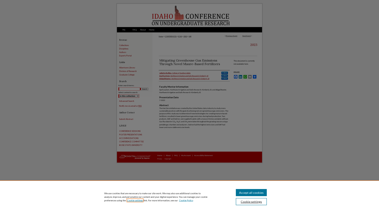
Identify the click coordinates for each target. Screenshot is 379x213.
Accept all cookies (251, 192)
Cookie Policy (186, 200)
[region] (189, 196)
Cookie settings (135, 200)
